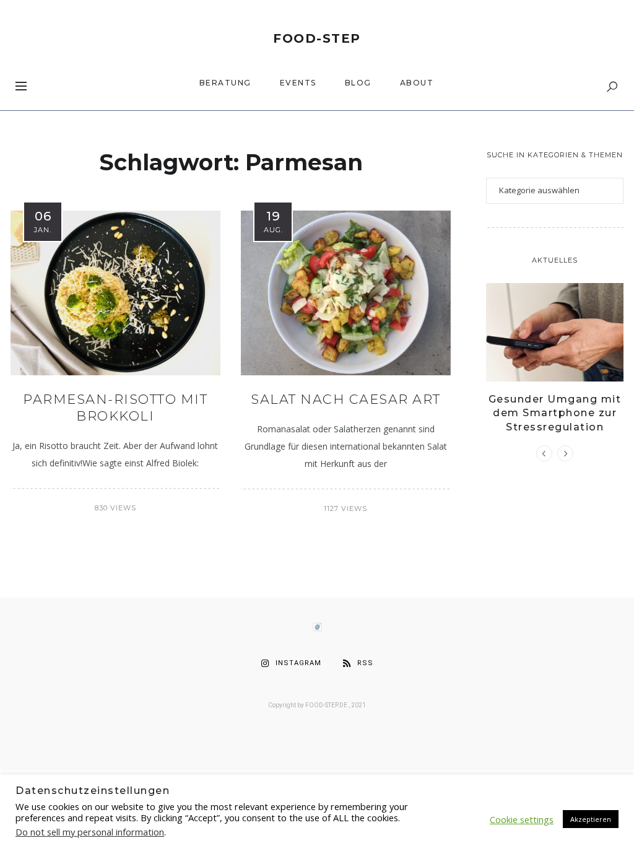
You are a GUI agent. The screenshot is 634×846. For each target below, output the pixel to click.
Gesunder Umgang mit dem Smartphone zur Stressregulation (555, 413)
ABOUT (417, 82)
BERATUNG (225, 82)
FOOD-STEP (317, 38)
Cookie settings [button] (522, 819)
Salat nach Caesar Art (346, 399)
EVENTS (298, 82)
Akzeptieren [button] (590, 819)
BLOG (358, 82)
